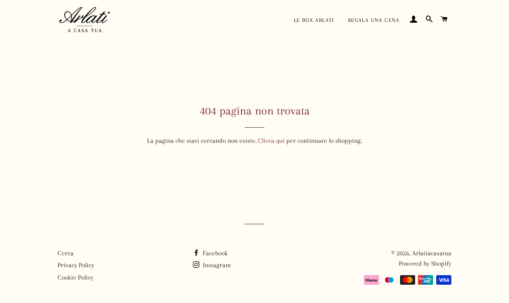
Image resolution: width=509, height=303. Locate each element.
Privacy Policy (76, 265)
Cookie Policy (75, 277)
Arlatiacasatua (431, 253)
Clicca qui (271, 140)
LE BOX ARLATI (314, 20)
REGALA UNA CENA (374, 20)
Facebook (214, 253)
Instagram (216, 265)
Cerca (66, 253)
